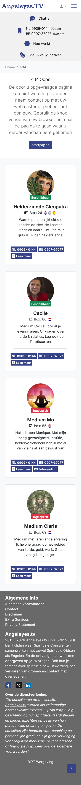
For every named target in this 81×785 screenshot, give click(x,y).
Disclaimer (13, 614)
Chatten (44, 18)
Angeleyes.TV (23, 6)
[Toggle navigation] (74, 6)
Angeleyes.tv (15, 705)
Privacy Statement (20, 624)
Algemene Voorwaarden (24, 604)
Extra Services (17, 619)
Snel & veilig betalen (45, 55)
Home (10, 67)
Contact (11, 609)
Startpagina (40, 145)
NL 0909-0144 (43, 28)
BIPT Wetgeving (40, 762)
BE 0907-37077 (45, 33)
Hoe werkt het (45, 43)
